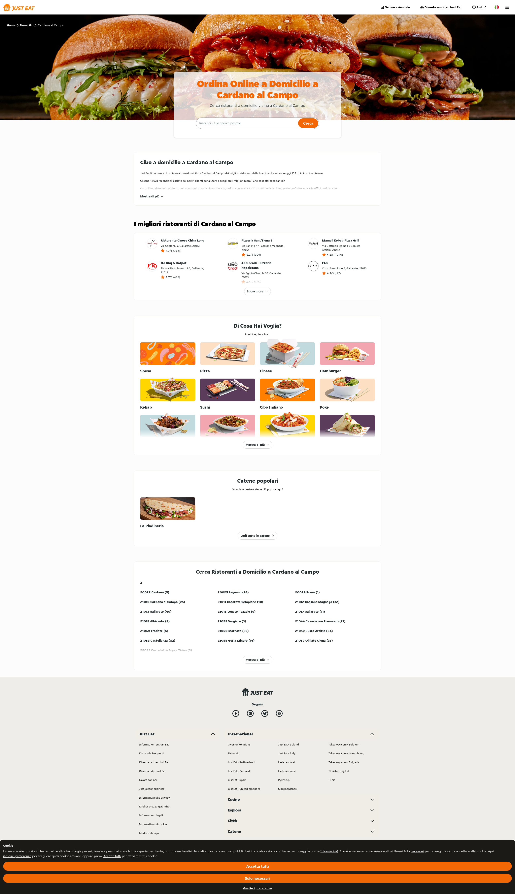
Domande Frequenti (151, 753)
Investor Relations (239, 744)
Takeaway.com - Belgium (344, 744)
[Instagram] (250, 713)
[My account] (507, 7)
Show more (255, 291)
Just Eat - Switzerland (241, 762)
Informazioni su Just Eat (154, 744)
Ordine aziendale (397, 7)
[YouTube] (279, 713)
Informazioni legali (151, 815)
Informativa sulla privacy (154, 797)
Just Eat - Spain (237, 780)
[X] (265, 713)
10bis (332, 780)
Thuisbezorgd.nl (339, 771)
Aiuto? (481, 7)
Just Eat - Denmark (239, 771)
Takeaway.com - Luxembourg (347, 753)
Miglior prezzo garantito (154, 806)
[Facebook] (236, 713)
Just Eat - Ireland (288, 744)
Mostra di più (150, 196)
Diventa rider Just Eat (152, 771)
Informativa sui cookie (153, 824)
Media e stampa (149, 833)
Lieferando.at (286, 762)
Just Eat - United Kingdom (244, 789)
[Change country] (496, 7)
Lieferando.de (287, 771)
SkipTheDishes (287, 789)
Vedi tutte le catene (255, 536)
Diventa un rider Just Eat (443, 7)
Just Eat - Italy (286, 753)
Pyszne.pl (284, 780)
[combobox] (246, 123)
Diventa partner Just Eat (154, 762)
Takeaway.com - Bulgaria (344, 762)
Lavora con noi (148, 780)
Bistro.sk (233, 753)
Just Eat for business (151, 789)
